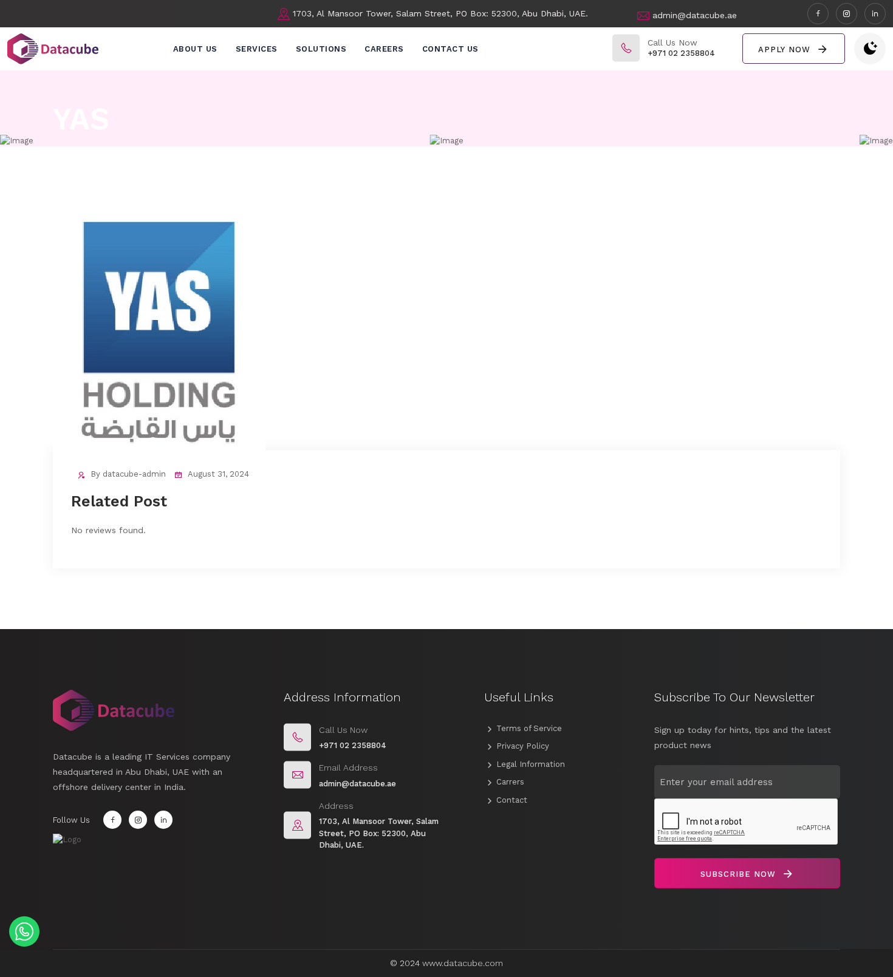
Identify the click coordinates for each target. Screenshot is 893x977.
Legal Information (530, 764)
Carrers (510, 781)
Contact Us (450, 49)
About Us (195, 49)
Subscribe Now (739, 874)
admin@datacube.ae (694, 15)
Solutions (321, 49)
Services (257, 49)
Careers (384, 49)
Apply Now (785, 49)
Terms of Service (529, 728)
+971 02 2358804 (681, 53)
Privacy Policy (522, 746)
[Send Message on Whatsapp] (24, 931)
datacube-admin (134, 473)
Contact (511, 800)
